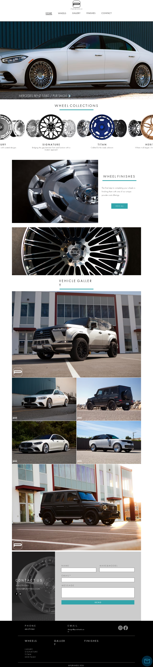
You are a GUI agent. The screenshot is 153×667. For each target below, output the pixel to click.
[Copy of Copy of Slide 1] (79, 93)
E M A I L (65, 576)
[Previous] (13, 60)
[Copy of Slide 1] (73, 93)
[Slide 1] (75, 93)
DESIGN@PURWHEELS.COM (28, 588)
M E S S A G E (68, 585)
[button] (147, 661)
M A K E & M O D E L (108, 566)
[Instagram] (20, 593)
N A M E (65, 566)
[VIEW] (54, 95)
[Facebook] (16, 593)
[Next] (140, 60)
